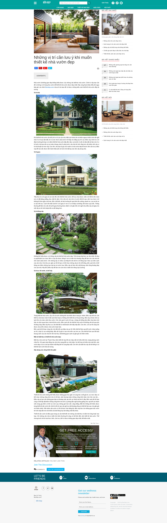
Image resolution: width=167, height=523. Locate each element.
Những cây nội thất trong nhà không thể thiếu (116, 47)
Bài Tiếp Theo (95, 423)
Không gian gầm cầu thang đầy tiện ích (113, 37)
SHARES (105, 67)
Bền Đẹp (39, 501)
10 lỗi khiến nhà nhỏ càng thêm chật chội (113, 124)
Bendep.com (49, 87)
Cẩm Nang (60, 7)
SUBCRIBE (84, 511)
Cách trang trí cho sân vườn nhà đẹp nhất (115, 44)
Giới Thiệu (105, 2)
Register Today (91, 451)
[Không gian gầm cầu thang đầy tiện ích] (117, 24)
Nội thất (107, 7)
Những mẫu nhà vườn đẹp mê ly (112, 40)
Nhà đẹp (71, 7)
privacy (83, 515)
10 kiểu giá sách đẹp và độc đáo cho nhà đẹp (116, 50)
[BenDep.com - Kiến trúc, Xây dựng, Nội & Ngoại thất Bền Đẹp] (47, 2)
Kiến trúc (97, 7)
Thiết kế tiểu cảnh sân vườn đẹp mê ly (114, 53)
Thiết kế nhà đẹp (83, 7)
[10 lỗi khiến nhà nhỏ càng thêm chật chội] (117, 111)
